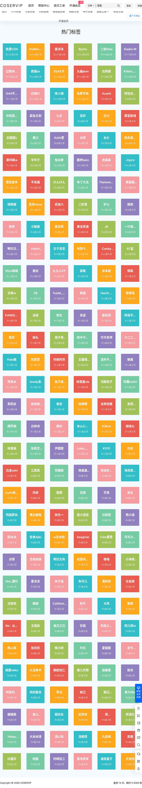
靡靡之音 (101, 11)
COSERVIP (25, 782)
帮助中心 (43, 5)
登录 (129, 6)
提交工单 (59, 5)
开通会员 (75, 4)
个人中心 (136, 16)
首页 (31, 5)
